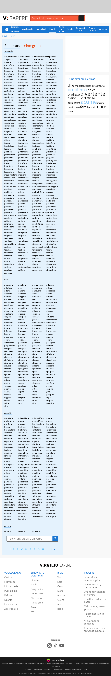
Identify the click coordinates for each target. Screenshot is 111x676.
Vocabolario (27, 29)
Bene (60, 608)
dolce (91, 90)
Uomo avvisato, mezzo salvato (92, 586)
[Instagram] (49, 645)
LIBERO (5, 663)
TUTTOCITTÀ (70, 663)
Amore (61, 595)
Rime (13, 36)
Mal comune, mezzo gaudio (95, 608)
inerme (100, 102)
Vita (59, 577)
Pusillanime (10, 590)
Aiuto (85, 669)
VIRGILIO (12, 663)
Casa (60, 586)
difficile (89, 98)
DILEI (77, 663)
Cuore (60, 599)
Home (6, 29)
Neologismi (41, 29)
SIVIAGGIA (84, 663)
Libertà (35, 580)
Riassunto (36, 598)
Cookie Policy (58, 669)
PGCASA (48, 663)
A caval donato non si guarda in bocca (94, 629)
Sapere (19, 18)
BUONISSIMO (104, 663)
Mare (60, 590)
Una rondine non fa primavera (94, 593)
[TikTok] (55, 645)
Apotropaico (11, 608)
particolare (74, 107)
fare (83, 106)
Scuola (70, 29)
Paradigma (37, 602)
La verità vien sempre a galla (92, 579)
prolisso (74, 94)
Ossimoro (9, 577)
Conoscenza (37, 593)
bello (89, 107)
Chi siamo (27, 669)
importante (80, 85)
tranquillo (75, 98)
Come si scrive (61, 29)
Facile (34, 584)
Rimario (52, 29)
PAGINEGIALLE (21, 663)
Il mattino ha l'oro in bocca (95, 600)
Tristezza (35, 611)
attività (101, 85)
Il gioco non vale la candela (94, 615)
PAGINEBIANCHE (58, 663)
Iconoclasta (10, 604)
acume (89, 101)
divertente (92, 93)
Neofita (8, 599)
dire (71, 85)
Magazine (103, 29)
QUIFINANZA (93, 663)
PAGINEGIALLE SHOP (36, 663)
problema (77, 89)
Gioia (34, 607)
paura (70, 111)
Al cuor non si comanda (91, 622)
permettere (74, 102)
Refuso (8, 595)
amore (99, 106)
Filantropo (10, 581)
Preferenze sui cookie (73, 669)
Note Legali (38, 669)
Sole (59, 581)
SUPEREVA (56, 666)
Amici (60, 604)
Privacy (47, 669)
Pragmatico (37, 589)
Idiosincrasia (11, 586)
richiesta (92, 85)
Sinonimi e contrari (15, 29)
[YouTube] (62, 645)
